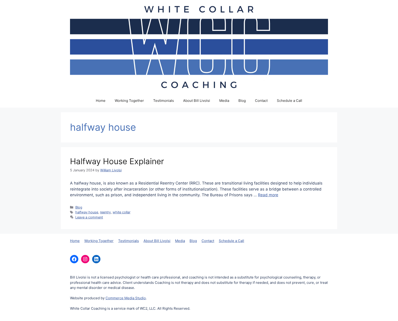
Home (100, 100)
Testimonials (163, 100)
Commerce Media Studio (125, 298)
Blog (242, 100)
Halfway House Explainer (117, 161)
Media (224, 100)
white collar (121, 212)
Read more (268, 195)
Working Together (129, 100)
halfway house (86, 212)
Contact (261, 100)
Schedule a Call (289, 100)
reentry (105, 212)
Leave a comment (89, 217)
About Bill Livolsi (196, 100)
